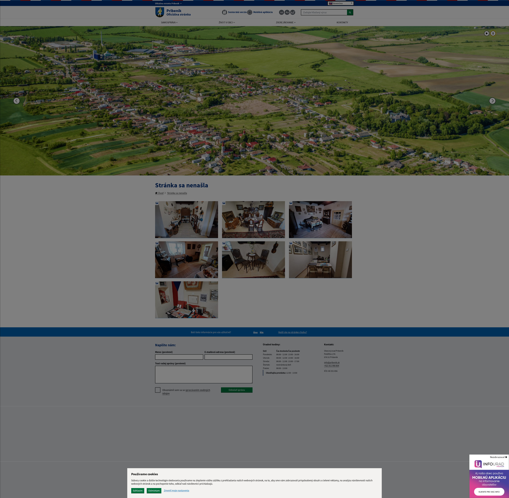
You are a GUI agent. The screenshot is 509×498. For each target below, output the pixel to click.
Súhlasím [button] (138, 490)
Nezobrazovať (497, 457)
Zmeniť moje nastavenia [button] (176, 490)
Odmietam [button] (154, 490)
